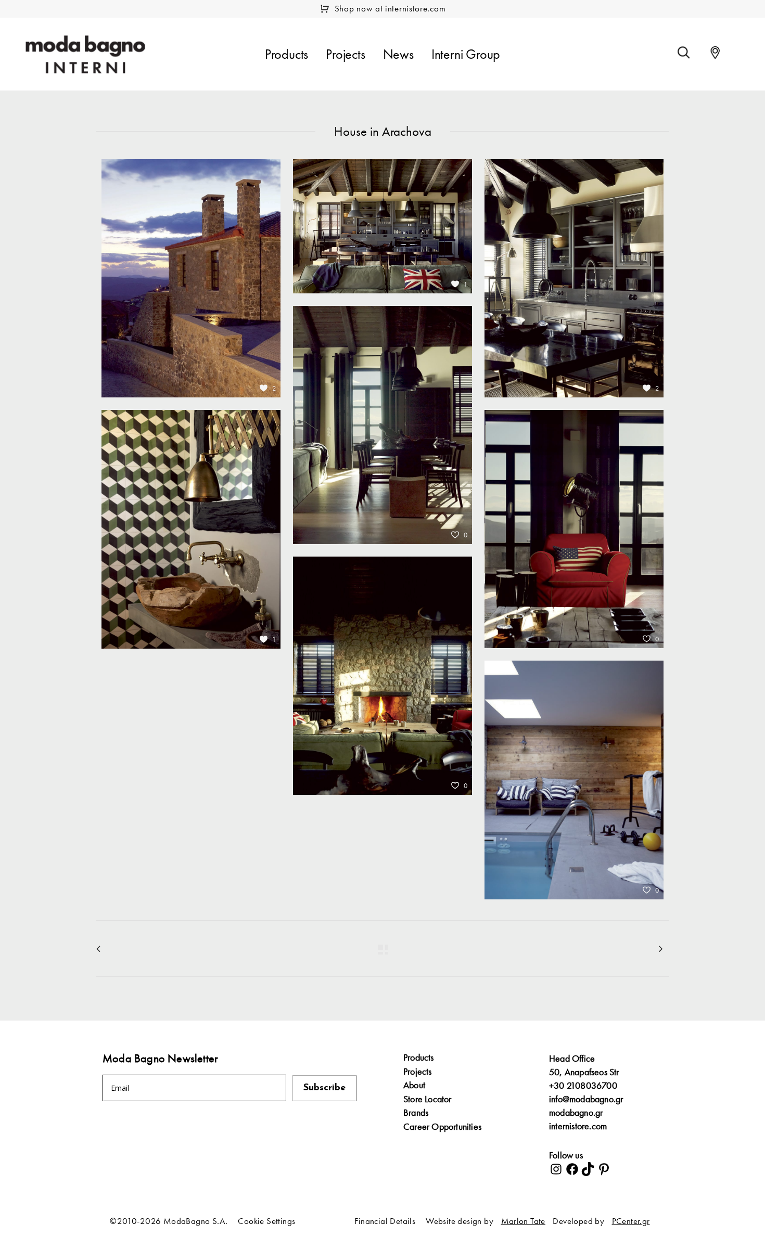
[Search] (683, 52)
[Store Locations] (715, 52)
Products (418, 1057)
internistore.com (578, 1126)
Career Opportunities (442, 1126)
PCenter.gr (631, 1221)
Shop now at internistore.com (390, 8)
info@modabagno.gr (586, 1099)
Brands (415, 1112)
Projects (417, 1071)
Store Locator (427, 1099)
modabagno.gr (576, 1112)
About (414, 1085)
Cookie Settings (266, 1221)
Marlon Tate (523, 1221)
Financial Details (384, 1221)
